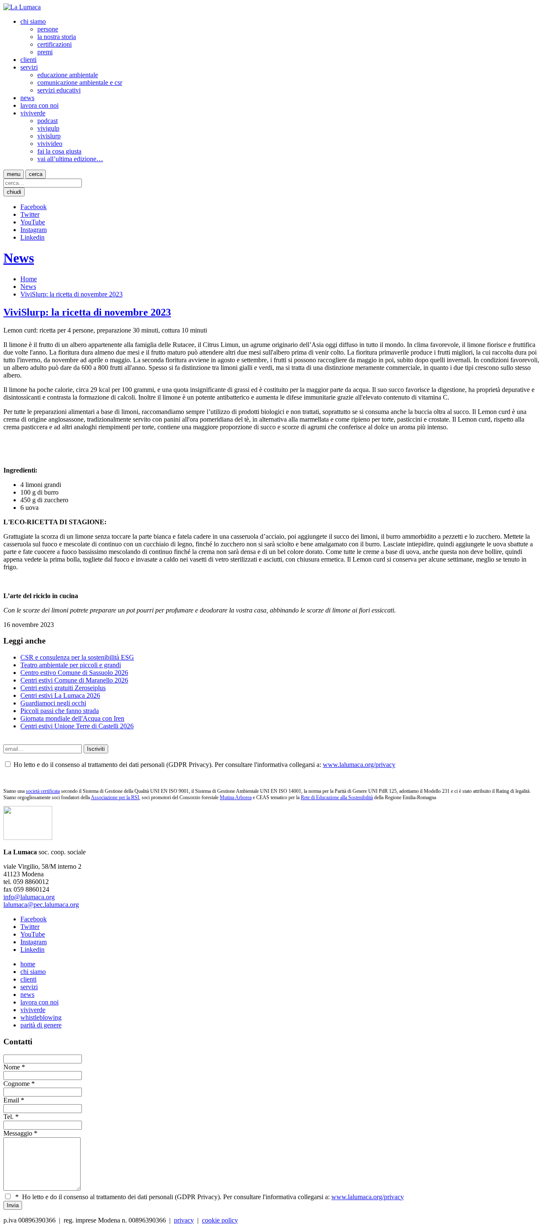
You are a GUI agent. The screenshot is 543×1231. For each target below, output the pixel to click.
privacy (184, 1220)
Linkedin (32, 237)
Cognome (16, 1083)
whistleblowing (41, 1017)
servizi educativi (59, 90)
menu (13, 174)
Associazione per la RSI (115, 797)
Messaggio (17, 1133)
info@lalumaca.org (29, 897)
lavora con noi (39, 105)
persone (47, 29)
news (27, 97)
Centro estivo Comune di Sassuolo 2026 (74, 672)
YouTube (32, 222)
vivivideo (49, 143)
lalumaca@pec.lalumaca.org (41, 904)
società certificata (43, 791)
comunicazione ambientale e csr (79, 82)
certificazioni (54, 44)
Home (28, 279)
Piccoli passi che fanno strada (59, 710)
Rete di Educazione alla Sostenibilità (337, 797)
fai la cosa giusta (59, 151)
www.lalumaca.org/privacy (359, 764)
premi (45, 52)
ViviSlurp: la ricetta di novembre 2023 (71, 294)
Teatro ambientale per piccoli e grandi (70, 665)
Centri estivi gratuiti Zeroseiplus (63, 687)
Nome (11, 1067)
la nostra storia (56, 36)
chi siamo (33, 21)
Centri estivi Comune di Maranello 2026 (74, 680)
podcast (47, 120)
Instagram (33, 229)
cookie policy (220, 1220)
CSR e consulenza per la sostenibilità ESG (77, 657)
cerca (35, 174)
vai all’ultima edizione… (70, 158)
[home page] (22, 7)
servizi (29, 67)
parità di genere (41, 1025)
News (18, 258)
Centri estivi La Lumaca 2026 (60, 695)
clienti (28, 59)
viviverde (32, 113)
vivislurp (49, 136)
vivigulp (48, 128)
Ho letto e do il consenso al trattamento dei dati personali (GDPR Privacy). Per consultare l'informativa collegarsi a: (209, 1196)
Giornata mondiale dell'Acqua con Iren (72, 718)
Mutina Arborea (236, 797)
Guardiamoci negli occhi (53, 703)
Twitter (29, 214)
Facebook (33, 206)
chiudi (14, 192)
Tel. (8, 1116)
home (27, 964)
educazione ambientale (67, 74)
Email (11, 1100)
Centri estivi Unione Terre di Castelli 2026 (77, 726)
